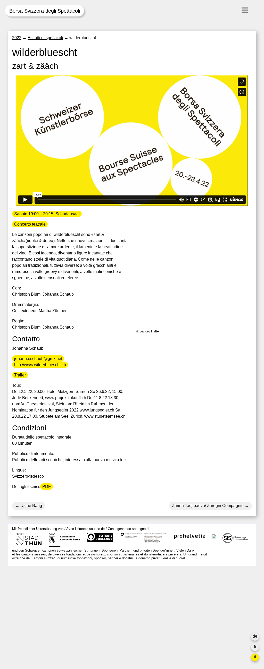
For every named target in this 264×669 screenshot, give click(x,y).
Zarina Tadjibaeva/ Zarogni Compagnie (208, 505)
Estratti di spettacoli (45, 38)
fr (255, 646)
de (255, 636)
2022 (16, 38)
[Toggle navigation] (245, 10)
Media (182, 615)
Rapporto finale (191, 621)
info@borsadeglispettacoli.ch (39, 593)
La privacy (186, 627)
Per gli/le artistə (191, 609)
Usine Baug (30, 505)
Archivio (184, 603)
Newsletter (187, 638)
